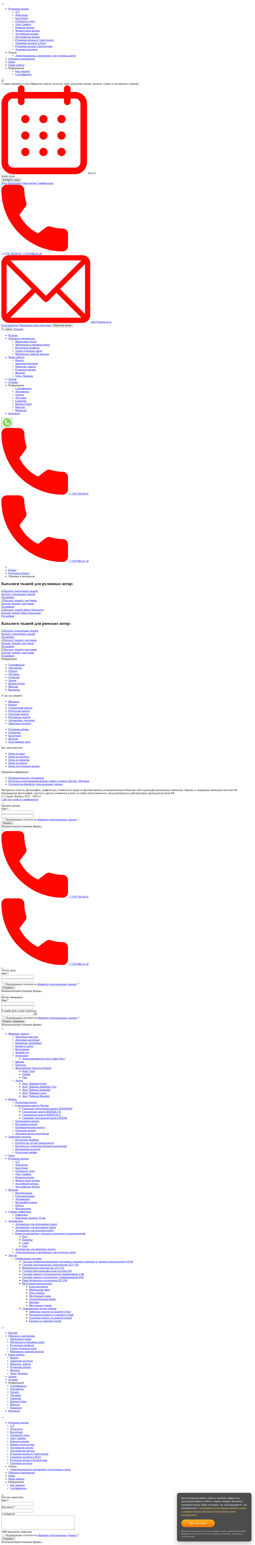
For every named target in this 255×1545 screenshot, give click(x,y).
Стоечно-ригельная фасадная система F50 (47, 1270)
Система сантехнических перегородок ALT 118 (50, 1264)
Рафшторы (21, 1214)
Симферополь (45, 183)
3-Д (17, 11)
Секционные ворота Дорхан (32, 1105)
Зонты (19, 1080)
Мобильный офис (39, 1289)
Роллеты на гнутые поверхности (34, 1142)
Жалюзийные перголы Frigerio (33, 1067)
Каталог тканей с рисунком (17, 603)
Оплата (19, 394)
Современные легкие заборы (39, 1308)
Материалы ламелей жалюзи (32, 354)
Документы (22, 391)
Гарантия (20, 400)
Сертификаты (23, 74)
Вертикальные (23, 1192)
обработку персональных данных (57, 819)
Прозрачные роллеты (27, 1149)
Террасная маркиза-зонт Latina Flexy (43, 1058)
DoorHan (27, 1239)
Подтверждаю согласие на (42, 819)
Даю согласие (198, 1523)
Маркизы (13, 701)
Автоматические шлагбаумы (32, 1133)
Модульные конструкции (37, 1283)
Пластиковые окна (19, 741)
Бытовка (34, 1302)
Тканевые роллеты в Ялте (30, 43)
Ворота (19, 360)
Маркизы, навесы (25, 366)
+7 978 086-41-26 (32, 253)
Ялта (4, 183)
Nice (24, 1236)
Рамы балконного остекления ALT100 (44, 1280)
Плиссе (19, 1205)
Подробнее (7, 597)
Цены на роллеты (18, 756)
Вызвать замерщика (13, 1021)
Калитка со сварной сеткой (45, 1320)
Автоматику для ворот (21, 720)
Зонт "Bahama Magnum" (36, 1096)
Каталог (19, 329)
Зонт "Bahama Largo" (34, 1092)
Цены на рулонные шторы (24, 766)
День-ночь (21, 15)
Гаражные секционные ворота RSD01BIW (47, 1108)
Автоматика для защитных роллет (35, 1249)
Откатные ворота (18, 714)
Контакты (14, 413)
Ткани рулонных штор (28, 350)
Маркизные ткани (26, 341)
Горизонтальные (25, 1196)
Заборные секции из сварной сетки (50, 1311)
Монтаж (20, 407)
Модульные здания (40, 1305)
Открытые (14, 732)
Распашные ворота (19, 717)
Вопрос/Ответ (23, 404)
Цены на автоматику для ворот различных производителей (50, 1233)
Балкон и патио (24, 1046)
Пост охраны (37, 1292)
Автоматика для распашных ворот (35, 1227)
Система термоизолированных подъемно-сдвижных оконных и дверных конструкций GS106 (77, 1261)
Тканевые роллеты (26, 49)
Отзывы (13, 382)
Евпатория (14, 183)
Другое (12, 1255)
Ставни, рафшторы (19, 1211)
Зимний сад (22, 1052)
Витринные (22, 1049)
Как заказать (22, 71)
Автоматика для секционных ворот (36, 1224)
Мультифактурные (26, 1202)
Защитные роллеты (26, 363)
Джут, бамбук (23, 24)
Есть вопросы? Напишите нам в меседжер (26, 325)
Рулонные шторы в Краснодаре (33, 46)
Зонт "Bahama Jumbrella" (36, 1089)
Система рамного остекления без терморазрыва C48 (53, 1274)
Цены (11, 61)
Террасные (21, 1055)
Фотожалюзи (23, 1208)
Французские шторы (27, 30)
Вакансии (21, 410)
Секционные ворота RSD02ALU (41, 1114)
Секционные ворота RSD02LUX (41, 1111)
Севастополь (28, 183)
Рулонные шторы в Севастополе (34, 40)
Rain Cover (28, 1071)
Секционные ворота (20, 707)
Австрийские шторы (27, 36)
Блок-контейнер (38, 1286)
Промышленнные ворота (30, 1127)
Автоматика (15, 1221)
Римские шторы (24, 27)
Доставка (20, 397)
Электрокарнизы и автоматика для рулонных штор (45, 55)
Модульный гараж (40, 1295)
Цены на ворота (17, 762)
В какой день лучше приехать (18, 1010)
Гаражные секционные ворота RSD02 (44, 1117)
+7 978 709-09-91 (11, 253)
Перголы (20, 1064)
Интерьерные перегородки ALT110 (43, 1267)
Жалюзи (20, 372)
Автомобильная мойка (42, 1299)
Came (25, 1242)
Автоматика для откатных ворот (34, 1230)
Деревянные (22, 1199)
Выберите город (11, 180)
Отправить (8, 987)
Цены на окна (16, 753)
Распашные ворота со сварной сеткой (51, 1314)
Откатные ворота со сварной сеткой (50, 1317)
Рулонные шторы (18, 8)
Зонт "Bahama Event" (34, 1083)
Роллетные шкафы (26, 1152)
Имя (4, 808)
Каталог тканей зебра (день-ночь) (21, 612)
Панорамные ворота (27, 1121)
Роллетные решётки (27, 1139)
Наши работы (16, 65)
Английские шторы (27, 33)
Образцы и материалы (21, 58)
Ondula (26, 1074)
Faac (24, 1246)
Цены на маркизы (18, 759)
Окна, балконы (24, 375)
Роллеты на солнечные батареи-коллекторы (41, 1146)
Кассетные (21, 18)
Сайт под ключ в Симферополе (19, 799)
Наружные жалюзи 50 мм (30, 1217)
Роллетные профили (27, 347)
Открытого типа (25, 21)
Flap (24, 1077)
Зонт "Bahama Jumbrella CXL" (40, 1086)
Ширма (19, 1061)
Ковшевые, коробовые (28, 1043)
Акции (12, 379)
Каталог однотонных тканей (18, 594)
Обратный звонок (62, 325)
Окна (11, 1155)
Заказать (7, 823)
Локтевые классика (26, 1036)
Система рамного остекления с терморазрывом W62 (53, 1277)
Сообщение (8, 1513)
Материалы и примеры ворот (32, 344)
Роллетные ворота (19, 710)
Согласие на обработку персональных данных (35, 784)
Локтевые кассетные (27, 1039)
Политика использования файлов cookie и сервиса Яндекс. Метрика (48, 781)
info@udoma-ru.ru (100, 321)
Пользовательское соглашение (26, 777)
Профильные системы (28, 1258)
